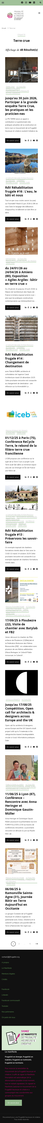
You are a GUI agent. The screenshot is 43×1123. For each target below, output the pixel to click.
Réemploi (22, 524)
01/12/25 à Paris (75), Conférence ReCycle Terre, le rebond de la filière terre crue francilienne (21, 445)
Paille (25, 609)
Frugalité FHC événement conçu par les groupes (20, 881)
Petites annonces (13, 93)
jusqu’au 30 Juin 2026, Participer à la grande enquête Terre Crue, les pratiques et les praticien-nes (21, 106)
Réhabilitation (12, 183)
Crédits (4, 979)
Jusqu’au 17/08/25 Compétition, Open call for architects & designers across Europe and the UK (19, 712)
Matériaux (30, 521)
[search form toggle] (40, 2)
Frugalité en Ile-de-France (16, 431)
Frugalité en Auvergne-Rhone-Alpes (21, 787)
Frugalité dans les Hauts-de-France (21, 261)
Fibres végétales (12, 519)
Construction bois (13, 609)
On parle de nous (8, 1017)
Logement (21, 181)
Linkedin (5, 995)
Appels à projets (13, 89)
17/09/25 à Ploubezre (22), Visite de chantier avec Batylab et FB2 (21, 626)
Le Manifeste (7, 968)
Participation (11, 524)
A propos (5, 962)
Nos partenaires (8, 1012)
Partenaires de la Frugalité (17, 91)
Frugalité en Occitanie (15, 521)
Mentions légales (8, 974)
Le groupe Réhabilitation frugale (19, 178)
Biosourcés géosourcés (27, 517)
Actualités (21, 87)
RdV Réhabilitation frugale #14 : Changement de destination (19, 360)
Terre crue (10, 87)
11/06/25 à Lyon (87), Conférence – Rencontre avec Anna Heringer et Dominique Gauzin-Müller (21, 804)
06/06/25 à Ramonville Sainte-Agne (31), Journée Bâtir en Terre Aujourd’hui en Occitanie (19, 899)
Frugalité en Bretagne (15, 607)
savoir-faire (24, 183)
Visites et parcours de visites (18, 615)
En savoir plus (13, 140)
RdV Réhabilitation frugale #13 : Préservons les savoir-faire (21, 536)
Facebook (5, 989)
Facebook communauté (11, 1000)
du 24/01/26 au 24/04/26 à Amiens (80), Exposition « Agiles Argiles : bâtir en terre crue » (21, 276)
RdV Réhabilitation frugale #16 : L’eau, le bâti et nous (21, 191)
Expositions (11, 259)
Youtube (5, 1006)
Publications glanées (15, 785)
